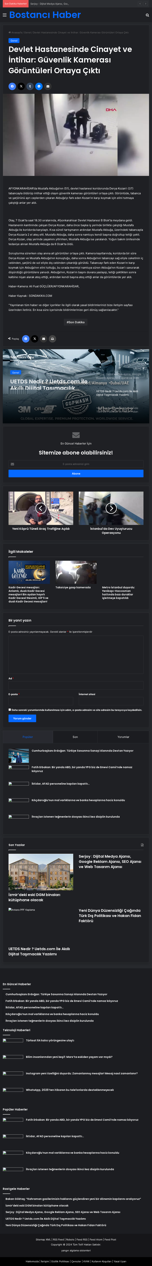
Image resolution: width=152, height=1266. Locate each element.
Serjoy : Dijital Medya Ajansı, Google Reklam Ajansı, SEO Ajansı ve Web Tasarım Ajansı (79, 3)
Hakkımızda (32, 1261)
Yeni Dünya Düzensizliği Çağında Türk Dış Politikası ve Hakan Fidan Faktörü (110, 915)
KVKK (86, 1261)
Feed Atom (96, 1239)
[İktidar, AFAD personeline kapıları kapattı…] (19, 789)
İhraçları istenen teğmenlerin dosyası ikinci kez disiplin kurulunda (76, 817)
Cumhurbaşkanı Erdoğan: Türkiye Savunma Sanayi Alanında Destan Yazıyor (82, 751)
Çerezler (76, 1261)
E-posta (14, 694)
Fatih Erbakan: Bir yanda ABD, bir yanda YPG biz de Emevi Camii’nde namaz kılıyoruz (82, 1120)
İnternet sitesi (87, 694)
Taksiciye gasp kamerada (73, 587)
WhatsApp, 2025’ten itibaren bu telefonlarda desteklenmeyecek (70, 1090)
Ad (11, 678)
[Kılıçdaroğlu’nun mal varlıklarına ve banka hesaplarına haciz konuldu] (19, 805)
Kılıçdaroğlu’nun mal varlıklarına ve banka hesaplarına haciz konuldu (78, 800)
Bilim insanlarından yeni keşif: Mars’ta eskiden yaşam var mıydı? (69, 1057)
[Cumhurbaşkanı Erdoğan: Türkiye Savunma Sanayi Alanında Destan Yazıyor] (19, 756)
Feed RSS (82, 1239)
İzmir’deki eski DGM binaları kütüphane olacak (34, 897)
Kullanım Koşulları (101, 1261)
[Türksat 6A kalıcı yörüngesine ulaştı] (13, 1045)
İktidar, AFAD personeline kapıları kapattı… (61, 784)
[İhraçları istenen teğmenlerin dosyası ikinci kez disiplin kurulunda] (19, 822)
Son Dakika (77, 322)
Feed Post (110, 1239)
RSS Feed (58, 1239)
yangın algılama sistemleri (76, 1250)
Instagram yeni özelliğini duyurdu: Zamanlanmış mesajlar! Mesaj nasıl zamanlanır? (82, 1073)
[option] (76, 386)
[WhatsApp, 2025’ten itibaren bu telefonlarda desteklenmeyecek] (13, 1095)
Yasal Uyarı (120, 1261)
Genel (27, 32)
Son (75, 737)
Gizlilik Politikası (60, 1261)
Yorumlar (123, 737)
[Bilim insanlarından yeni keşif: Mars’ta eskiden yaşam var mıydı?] (13, 1062)
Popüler (28, 737)
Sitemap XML (43, 1239)
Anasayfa (16, 32)
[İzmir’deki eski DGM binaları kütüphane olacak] (41, 872)
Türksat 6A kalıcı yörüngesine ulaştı (50, 1040)
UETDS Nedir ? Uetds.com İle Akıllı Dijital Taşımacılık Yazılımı (48, 383)
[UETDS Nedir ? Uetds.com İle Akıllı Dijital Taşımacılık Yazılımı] (41, 926)
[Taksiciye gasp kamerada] (76, 572)
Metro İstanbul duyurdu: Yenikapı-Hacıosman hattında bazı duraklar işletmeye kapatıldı (118, 593)
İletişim (45, 1261)
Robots (70, 1239)
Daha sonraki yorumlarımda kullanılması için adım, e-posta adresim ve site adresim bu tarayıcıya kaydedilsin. (77, 709)
